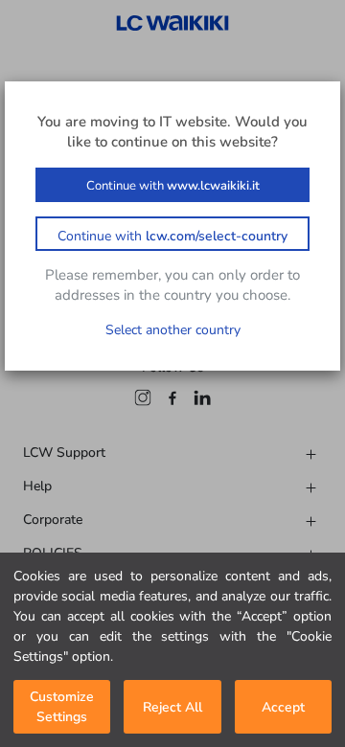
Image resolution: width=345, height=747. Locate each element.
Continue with (173, 185)
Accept (283, 707)
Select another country (173, 330)
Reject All (172, 707)
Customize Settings (62, 707)
